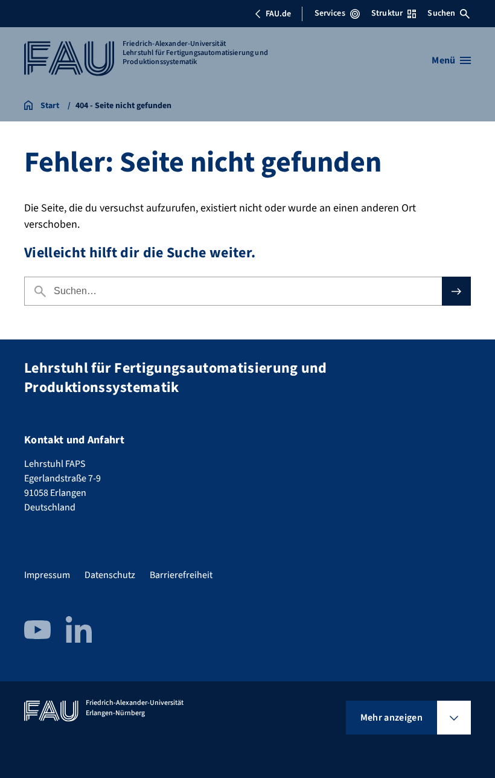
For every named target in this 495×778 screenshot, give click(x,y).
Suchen (441, 13)
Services (330, 13)
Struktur (387, 13)
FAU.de (278, 14)
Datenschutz (110, 575)
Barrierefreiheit (181, 575)
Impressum (47, 575)
